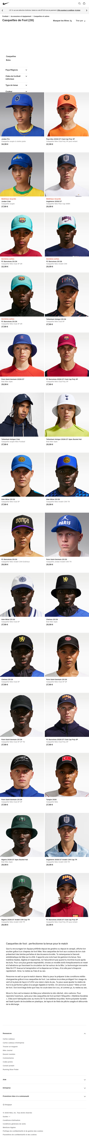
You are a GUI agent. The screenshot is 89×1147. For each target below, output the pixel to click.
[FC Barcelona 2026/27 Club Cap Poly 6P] (67, 715)
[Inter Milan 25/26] (22, 475)
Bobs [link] (8, 60)
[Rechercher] (79, 3)
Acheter (77, 10)
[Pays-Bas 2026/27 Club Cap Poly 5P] (67, 114)
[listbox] (80, 20)
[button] (17, 70)
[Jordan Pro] (22, 114)
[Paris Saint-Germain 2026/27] (22, 355)
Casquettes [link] (11, 56)
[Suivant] (86, 10)
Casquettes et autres (41, 16)
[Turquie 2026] (67, 775)
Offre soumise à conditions (65, 10)
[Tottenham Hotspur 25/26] (67, 294)
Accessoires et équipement (21, 16)
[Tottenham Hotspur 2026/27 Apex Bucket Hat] (67, 415)
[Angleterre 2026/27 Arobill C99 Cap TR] (67, 835)
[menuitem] (7, 1116)
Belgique (8, 1105)
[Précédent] (2, 10)
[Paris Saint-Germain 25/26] (67, 535)
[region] (44, 88)
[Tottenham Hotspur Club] (22, 415)
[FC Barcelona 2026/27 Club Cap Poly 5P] (67, 355)
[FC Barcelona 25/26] (22, 234)
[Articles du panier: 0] (84, 3)
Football (5, 16)
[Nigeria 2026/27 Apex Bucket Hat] (22, 835)
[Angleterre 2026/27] (67, 174)
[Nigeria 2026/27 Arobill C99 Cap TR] (22, 895)
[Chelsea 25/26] (67, 595)
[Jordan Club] (22, 174)
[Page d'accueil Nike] (6, 3)
